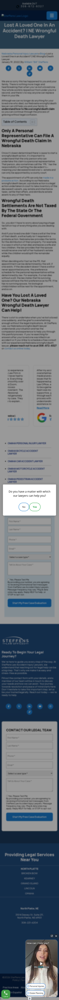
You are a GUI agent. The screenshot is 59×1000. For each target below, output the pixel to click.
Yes (35, 506)
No (23, 506)
